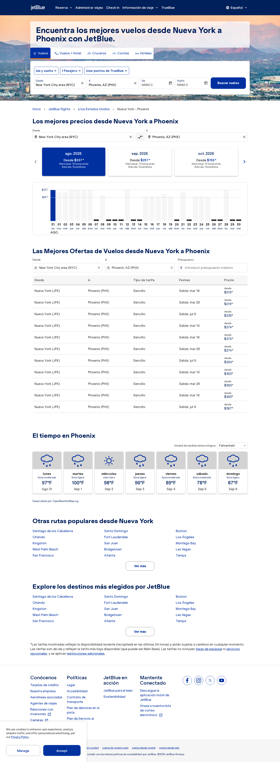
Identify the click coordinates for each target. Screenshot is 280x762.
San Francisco (43, 555)
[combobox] (58, 85)
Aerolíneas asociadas (46, 697)
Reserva (64, 8)
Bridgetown (113, 549)
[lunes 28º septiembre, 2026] (226, 205)
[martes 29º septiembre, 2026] (232, 220)
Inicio (37, 109)
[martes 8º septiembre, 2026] (102, 208)
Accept (61, 751)
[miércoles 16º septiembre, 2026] (152, 209)
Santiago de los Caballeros (53, 531)
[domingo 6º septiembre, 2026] (90, 205)
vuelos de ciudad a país (115, 747)
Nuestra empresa (43, 691)
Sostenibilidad (114, 697)
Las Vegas (183, 549)
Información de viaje (140, 8)
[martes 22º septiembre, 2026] (189, 220)
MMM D (147, 85)
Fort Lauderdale (116, 537)
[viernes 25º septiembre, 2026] (207, 209)
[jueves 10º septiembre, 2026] (114, 220)
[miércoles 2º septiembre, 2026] (65, 206)
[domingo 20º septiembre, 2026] (176, 220)
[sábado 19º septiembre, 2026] (170, 209)
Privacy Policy (20, 737)
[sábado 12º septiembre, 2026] (127, 205)
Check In (112, 8)
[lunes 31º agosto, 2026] (52, 205)
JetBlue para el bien (118, 690)
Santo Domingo (116, 531)
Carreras (39, 720)
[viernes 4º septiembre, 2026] (77, 205)
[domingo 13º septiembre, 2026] (133, 220)
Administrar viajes (89, 8)
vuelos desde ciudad (143, 747)
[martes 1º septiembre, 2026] (59, 206)
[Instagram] (198, 680)
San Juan (111, 543)
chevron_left (36, 162)
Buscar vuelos (228, 83)
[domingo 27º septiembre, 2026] (220, 220)
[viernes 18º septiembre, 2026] (164, 207)
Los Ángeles (185, 537)
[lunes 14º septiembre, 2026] (139, 220)
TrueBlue (168, 8)
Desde (39, 80)
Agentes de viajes (43, 703)
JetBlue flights (59, 109)
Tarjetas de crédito (44, 685)
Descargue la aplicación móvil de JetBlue (154, 695)
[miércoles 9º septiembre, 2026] (108, 220)
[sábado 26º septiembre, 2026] (213, 220)
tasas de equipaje (209, 649)
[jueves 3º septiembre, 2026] (71, 205)
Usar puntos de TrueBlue (105, 71)
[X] (210, 680)
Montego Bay (186, 543)
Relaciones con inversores (41, 711)
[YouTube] (221, 680)
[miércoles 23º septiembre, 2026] (195, 209)
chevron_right (244, 162)
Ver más (140, 566)
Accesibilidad (77, 691)
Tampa (181, 555)
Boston (181, 531)
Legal (71, 685)
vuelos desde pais (169, 747)
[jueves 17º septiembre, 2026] (158, 209)
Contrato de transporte (76, 699)
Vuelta (180, 80)
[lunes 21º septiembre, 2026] (182, 206)
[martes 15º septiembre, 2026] (145, 209)
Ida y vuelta (44, 71)
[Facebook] (187, 680)
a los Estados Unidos (94, 109)
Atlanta (109, 555)
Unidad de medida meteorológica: (195, 445)
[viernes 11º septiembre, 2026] (120, 220)
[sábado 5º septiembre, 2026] (83, 205)
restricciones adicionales (86, 653)
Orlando (39, 537)
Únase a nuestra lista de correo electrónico (155, 710)
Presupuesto (186, 259)
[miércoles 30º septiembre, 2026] (238, 220)
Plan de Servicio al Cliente (80, 721)
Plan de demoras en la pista (83, 710)
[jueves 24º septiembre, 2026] (201, 209)
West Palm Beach (45, 549)
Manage (23, 751)
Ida (143, 80)
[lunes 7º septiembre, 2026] (96, 220)
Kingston (39, 543)
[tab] (40, 53)
